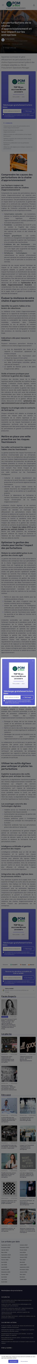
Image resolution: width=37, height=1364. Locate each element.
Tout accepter (13, 1361)
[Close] (33, 661)
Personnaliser (24, 1361)
